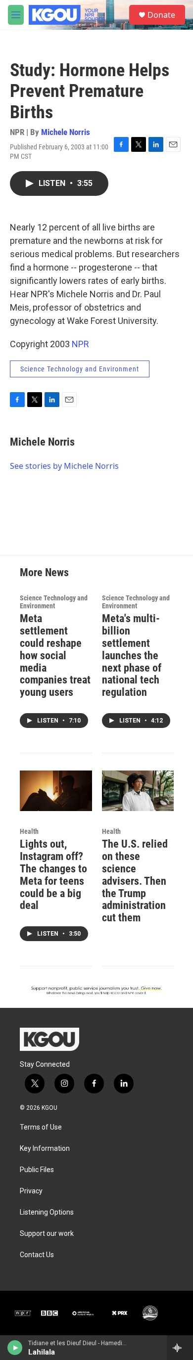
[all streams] (180, 1347)
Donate (161, 14)
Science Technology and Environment (79, 369)
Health (29, 831)
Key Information (45, 1148)
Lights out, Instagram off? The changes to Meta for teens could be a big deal (53, 875)
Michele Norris (65, 132)
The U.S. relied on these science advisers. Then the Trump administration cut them (135, 881)
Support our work (47, 1233)
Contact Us (37, 1255)
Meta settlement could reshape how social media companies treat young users (55, 655)
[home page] (49, 1039)
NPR (80, 344)
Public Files (37, 1170)
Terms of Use (41, 1127)
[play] (15, 1348)
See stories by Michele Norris (64, 465)
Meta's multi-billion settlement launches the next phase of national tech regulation (131, 655)
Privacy (31, 1191)
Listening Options (47, 1212)
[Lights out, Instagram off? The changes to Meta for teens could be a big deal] (56, 791)
